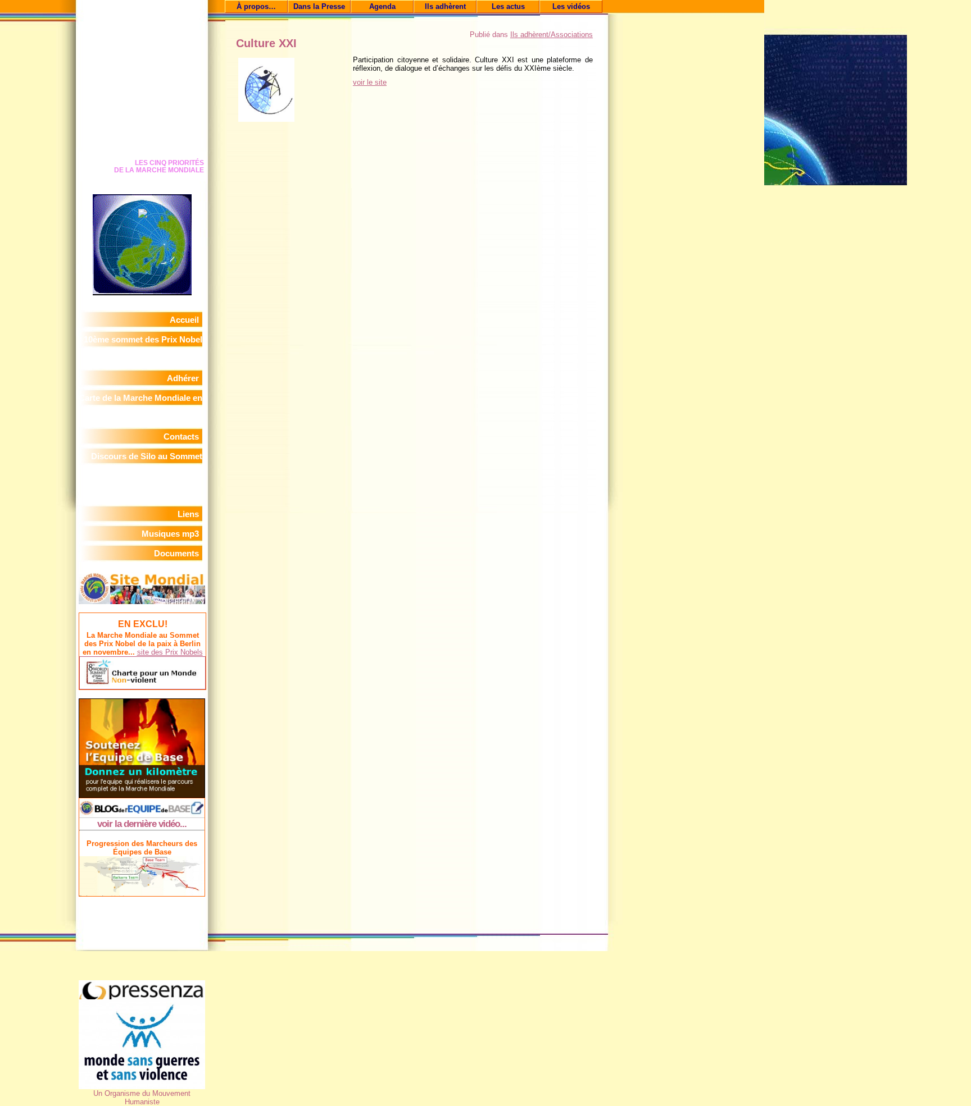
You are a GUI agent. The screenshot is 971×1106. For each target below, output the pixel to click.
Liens (188, 514)
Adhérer (183, 378)
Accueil (184, 320)
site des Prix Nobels (170, 652)
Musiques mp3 (170, 533)
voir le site (370, 82)
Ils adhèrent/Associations (551, 34)
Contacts (181, 436)
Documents (176, 553)
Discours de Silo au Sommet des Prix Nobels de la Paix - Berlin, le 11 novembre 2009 (146, 475)
